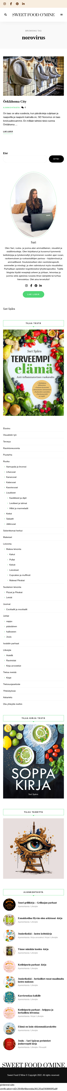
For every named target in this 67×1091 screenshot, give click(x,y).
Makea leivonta (13, 549)
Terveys (7, 441)
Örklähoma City (14, 101)
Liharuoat (11, 472)
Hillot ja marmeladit (18, 508)
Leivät (9, 597)
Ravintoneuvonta (11, 448)
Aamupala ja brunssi (16, 466)
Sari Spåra (9, 309)
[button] (60, 4)
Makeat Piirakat (17, 580)
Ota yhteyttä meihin (12, 704)
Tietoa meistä (9, 672)
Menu (61, 15)
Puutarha (7, 454)
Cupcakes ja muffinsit (19, 575)
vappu (9, 621)
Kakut (12, 554)
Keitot (9, 513)
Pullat (12, 559)
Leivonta (7, 544)
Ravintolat (11, 660)
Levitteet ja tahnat (18, 503)
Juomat (6, 604)
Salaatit (10, 518)
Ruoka (6, 461)
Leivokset (14, 570)
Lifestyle (7, 650)
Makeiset (7, 537)
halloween (11, 631)
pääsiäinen (11, 626)
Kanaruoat (11, 477)
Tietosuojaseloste (11, 684)
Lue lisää (33, 294)
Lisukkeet (11, 492)
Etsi (5, 153)
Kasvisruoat (12, 487)
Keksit (12, 564)
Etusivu (6, 428)
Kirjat (8, 677)
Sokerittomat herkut (12, 530)
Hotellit (9, 655)
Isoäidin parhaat (11, 643)
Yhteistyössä (9, 691)
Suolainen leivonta (12, 587)
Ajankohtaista (11, 107)
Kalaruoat (11, 482)
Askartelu (7, 697)
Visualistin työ (10, 435)
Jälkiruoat (11, 524)
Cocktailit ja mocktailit (16, 609)
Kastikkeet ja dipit (17, 498)
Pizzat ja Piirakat (14, 592)
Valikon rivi (26, 285)
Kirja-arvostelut (13, 665)
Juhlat (6, 616)
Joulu (9, 637)
